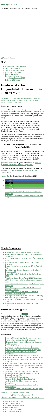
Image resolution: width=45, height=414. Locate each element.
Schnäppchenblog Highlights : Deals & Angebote (22, 371)
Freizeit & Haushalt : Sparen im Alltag (18, 346)
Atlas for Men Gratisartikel (14, 405)
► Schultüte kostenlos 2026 (15, 78)
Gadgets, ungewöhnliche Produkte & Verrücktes (22, 348)
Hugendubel (5, 176)
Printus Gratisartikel (12, 74)
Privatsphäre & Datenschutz (19, 392)
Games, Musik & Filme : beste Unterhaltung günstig (23, 350)
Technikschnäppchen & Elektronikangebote (20, 379)
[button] (9, 180)
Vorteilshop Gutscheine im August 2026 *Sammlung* (23, 278)
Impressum (4, 392)
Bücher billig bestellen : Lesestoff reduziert (20, 340)
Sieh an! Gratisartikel (12, 68)
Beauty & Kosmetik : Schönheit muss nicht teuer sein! (23, 338)
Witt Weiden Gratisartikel (14, 401)
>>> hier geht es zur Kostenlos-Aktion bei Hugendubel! (21, 164)
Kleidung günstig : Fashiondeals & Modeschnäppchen (24, 363)
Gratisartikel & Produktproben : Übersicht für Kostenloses (21, 98)
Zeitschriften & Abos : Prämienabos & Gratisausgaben (19, 100)
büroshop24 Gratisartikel (13, 72)
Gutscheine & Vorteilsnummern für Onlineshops (21, 356)
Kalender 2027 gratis (12, 80)
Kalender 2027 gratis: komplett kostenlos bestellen (22, 252)
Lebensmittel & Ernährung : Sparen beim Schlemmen (23, 365)
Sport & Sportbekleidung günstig (16, 377)
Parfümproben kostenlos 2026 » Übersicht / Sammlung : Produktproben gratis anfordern (24, 296)
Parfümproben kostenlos (13, 76)
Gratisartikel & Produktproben (15, 66)
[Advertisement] (22, 33)
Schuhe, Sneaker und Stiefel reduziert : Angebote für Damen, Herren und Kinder (23, 374)
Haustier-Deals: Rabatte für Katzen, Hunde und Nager (24, 357)
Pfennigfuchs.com (9, 4)
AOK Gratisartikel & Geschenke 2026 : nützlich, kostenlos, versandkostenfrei (22, 293)
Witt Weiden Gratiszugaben (14, 70)
